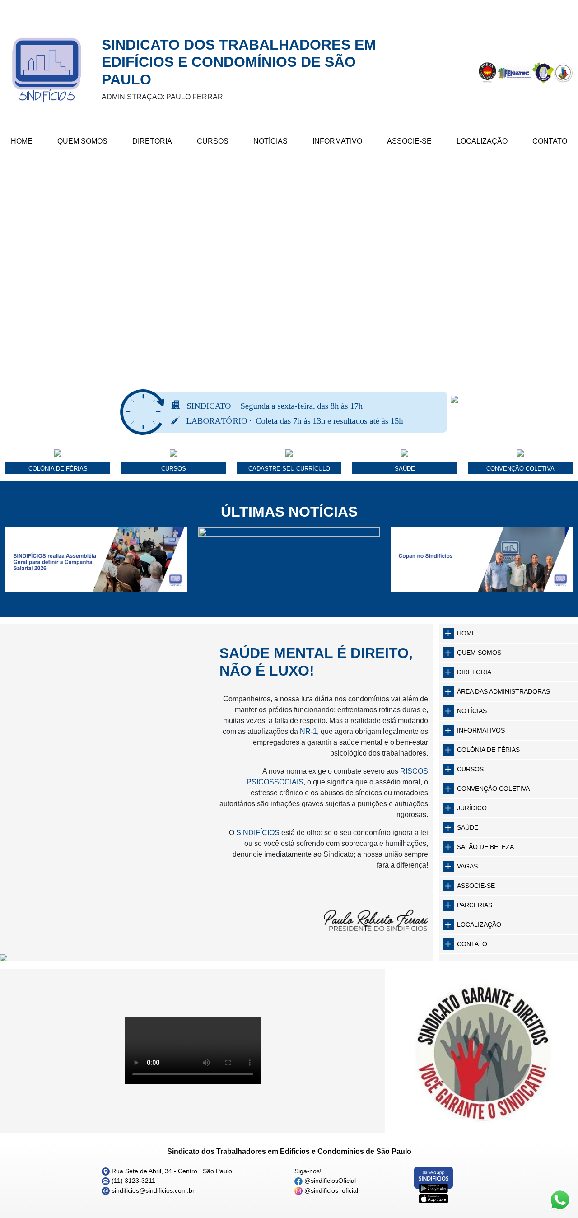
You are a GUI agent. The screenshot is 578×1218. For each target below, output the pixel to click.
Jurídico (472, 808)
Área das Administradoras (503, 691)
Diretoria (152, 141)
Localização (482, 141)
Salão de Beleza (485, 846)
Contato (549, 141)
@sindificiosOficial (329, 1180)
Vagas (467, 866)
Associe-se (409, 141)
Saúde (467, 827)
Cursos (212, 141)
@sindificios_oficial (330, 1190)
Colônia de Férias (488, 749)
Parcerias (474, 905)
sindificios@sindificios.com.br (152, 1190)
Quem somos (479, 652)
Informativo (337, 141)
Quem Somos (82, 141)
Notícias (270, 141)
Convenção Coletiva (493, 788)
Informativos (481, 730)
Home (22, 141)
